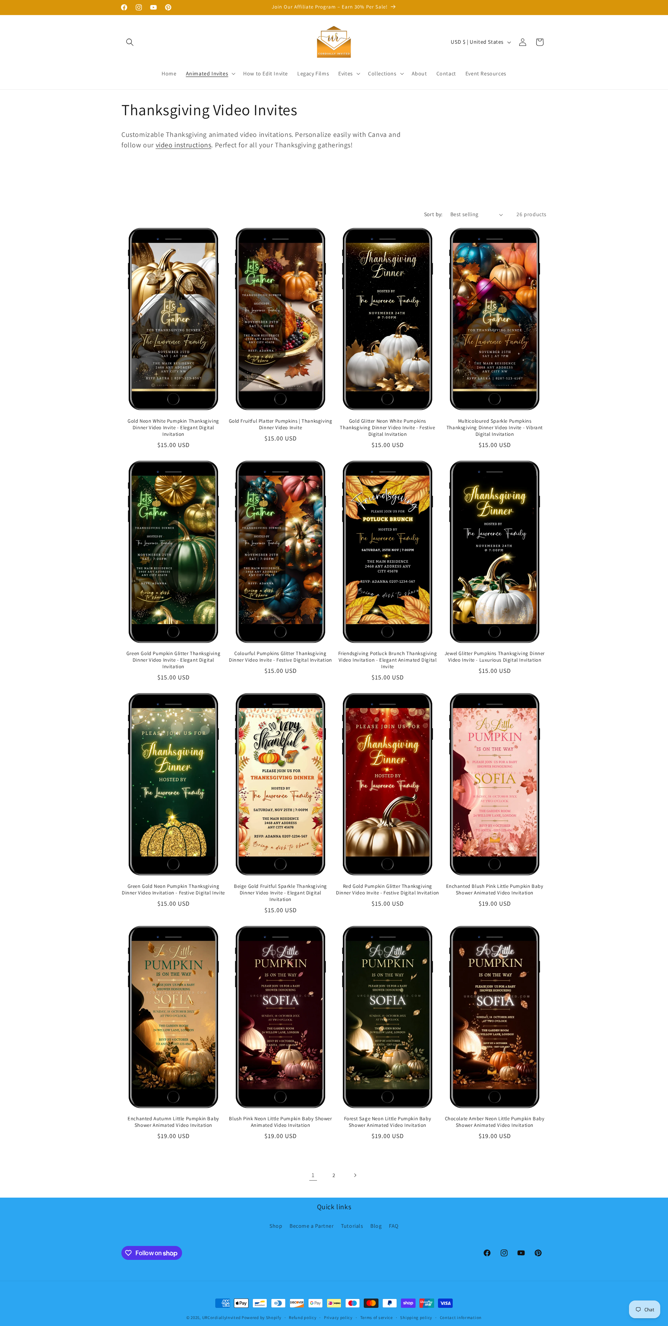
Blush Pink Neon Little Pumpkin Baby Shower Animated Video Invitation (280, 1122)
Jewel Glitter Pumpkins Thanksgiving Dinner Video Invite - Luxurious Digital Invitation (495, 656)
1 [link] (313, 1175)
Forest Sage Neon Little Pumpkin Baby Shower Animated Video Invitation (387, 1122)
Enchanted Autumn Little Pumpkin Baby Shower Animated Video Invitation (173, 1122)
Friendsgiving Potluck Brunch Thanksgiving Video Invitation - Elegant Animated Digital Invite (387, 660)
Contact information (461, 1317)
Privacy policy (338, 1317)
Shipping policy (416, 1317)
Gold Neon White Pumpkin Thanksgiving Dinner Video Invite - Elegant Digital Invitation (173, 427)
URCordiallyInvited (221, 1317)
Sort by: (433, 214)
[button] (129, 42)
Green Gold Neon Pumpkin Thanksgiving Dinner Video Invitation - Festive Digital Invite (173, 889)
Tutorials (352, 1225)
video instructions (183, 144)
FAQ (394, 1225)
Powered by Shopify (261, 1317)
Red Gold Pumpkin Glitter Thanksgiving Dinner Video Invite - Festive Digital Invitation (387, 889)
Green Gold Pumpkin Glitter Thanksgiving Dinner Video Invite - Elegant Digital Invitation (173, 660)
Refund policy (302, 1317)
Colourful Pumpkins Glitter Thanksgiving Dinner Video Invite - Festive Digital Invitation (280, 656)
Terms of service (376, 1317)
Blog (376, 1225)
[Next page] (354, 1175)
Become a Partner (312, 1225)
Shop (275, 1225)
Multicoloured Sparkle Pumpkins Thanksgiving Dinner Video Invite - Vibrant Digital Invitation (494, 427)
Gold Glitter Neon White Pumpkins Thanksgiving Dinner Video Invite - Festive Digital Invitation (387, 427)
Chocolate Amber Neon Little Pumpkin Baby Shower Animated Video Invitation (495, 1122)
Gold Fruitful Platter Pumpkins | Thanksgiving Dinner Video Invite (280, 424)
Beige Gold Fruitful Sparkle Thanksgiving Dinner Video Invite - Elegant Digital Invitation (280, 893)
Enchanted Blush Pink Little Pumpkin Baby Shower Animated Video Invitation (495, 889)
